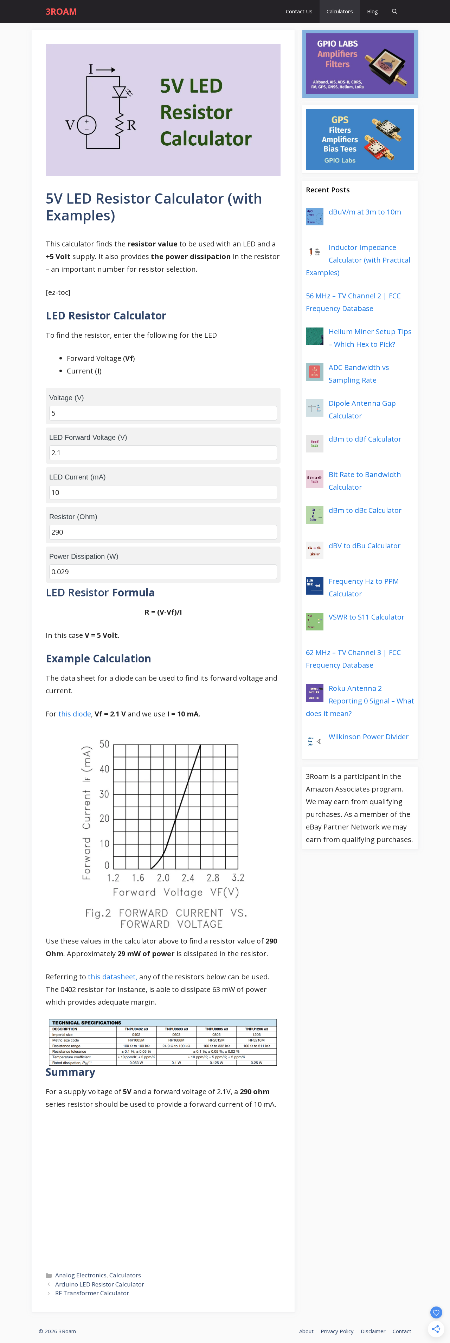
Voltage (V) (66, 398)
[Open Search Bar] (394, 11)
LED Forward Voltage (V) (88, 437)
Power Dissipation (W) (83, 556)
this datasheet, (111, 976)
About (306, 1331)
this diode (74, 714)
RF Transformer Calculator (92, 1293)
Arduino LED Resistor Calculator (99, 1284)
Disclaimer (373, 1331)
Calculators (340, 11)
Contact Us (299, 11)
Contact (402, 1331)
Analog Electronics (81, 1275)
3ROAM (61, 11)
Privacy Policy (337, 1331)
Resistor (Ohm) (73, 517)
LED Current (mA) (77, 477)
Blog (372, 11)
